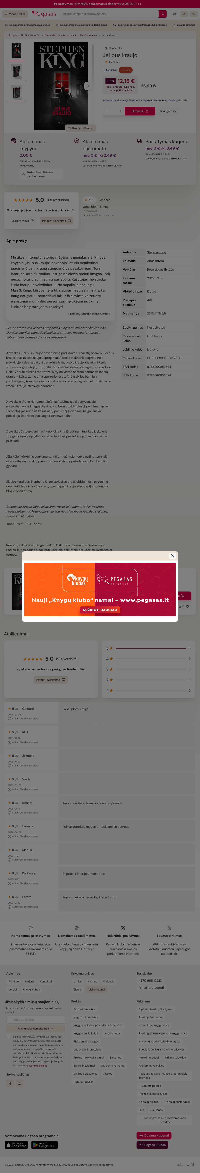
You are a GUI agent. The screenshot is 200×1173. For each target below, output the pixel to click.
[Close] (172, 556)
